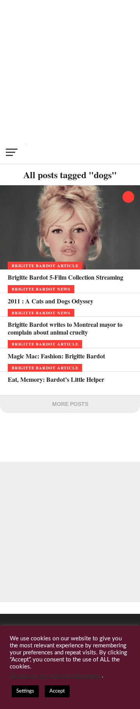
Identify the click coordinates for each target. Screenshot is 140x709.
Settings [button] (25, 691)
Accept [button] (57, 691)
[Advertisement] (70, 70)
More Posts (70, 404)
